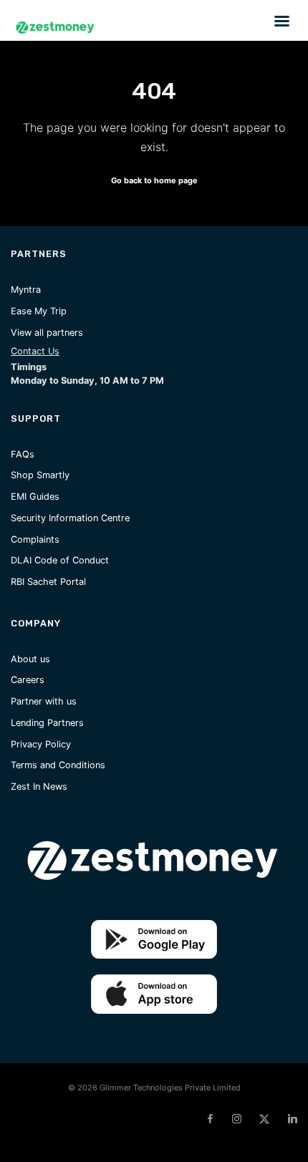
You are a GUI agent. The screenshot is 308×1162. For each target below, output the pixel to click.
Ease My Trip (39, 311)
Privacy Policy (41, 744)
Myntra (26, 289)
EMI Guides (35, 496)
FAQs (22, 454)
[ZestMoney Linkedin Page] (292, 1119)
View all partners (47, 332)
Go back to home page (154, 180)
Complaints (35, 539)
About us (30, 659)
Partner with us (44, 701)
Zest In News (39, 786)
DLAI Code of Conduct (60, 560)
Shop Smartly (40, 475)
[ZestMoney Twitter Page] (264, 1119)
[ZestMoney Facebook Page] (210, 1119)
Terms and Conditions (58, 765)
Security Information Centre (70, 518)
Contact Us (35, 351)
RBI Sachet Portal (48, 581)
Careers (27, 679)
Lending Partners (47, 722)
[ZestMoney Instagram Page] (236, 1119)
